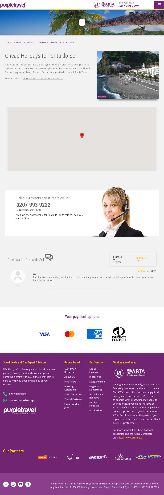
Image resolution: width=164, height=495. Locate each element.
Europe (19, 42)
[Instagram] (13, 484)
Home (10, 42)
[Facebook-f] (6, 484)
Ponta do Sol (55, 42)
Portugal (30, 42)
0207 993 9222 (128, 6)
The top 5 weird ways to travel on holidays (43, 78)
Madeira (42, 42)
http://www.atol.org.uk (131, 437)
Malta (43, 64)
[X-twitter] (28, 484)
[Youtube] (20, 484)
